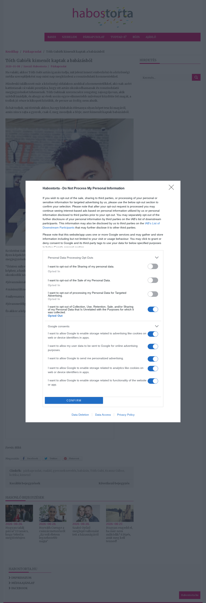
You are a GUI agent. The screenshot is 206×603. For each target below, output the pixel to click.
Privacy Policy (126, 414)
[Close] (172, 188)
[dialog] (103, 301)
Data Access (103, 414)
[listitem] (103, 257)
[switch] (153, 266)
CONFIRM (74, 400)
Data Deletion (80, 414)
